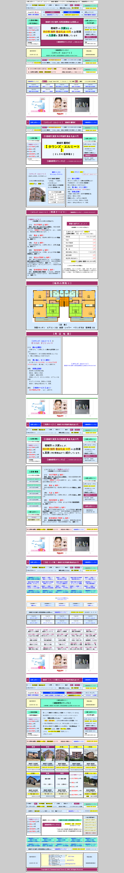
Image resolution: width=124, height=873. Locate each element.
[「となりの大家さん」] (62, 598)
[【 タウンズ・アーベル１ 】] (33, 760)
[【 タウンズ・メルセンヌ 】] (76, 760)
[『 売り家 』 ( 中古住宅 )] (90, 787)
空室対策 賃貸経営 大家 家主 (62, 599)
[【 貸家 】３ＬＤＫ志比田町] (33, 787)
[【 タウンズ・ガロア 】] (90, 760)
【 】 (52, 14)
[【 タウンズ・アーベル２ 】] (47, 760)
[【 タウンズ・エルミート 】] (37, 201)
